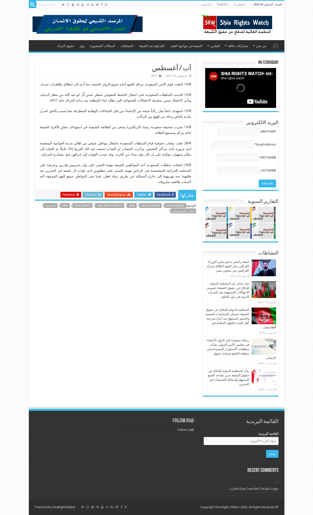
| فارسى (206, 4)
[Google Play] (63, 5)
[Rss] (106, 5)
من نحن (261, 46)
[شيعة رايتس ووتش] (238, 23)
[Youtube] (83, 5)
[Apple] (73, 5)
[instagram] (68, 5)
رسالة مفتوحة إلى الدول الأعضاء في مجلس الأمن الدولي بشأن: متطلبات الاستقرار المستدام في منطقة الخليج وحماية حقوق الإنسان (241, 349)
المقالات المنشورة (102, 46)
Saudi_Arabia (151, 205)
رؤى (82, 46)
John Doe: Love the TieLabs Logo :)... (253, 489)
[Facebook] (102, 5)
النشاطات (127, 46)
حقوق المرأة (65, 46)
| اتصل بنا (240, 4)
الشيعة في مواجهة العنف (186, 46)
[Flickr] (87, 5)
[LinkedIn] (92, 5)
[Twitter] (97, 5)
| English (223, 4)
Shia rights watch (110, 205)
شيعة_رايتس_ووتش (183, 211)
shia (132, 205)
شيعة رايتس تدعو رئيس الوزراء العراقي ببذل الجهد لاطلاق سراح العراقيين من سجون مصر (228, 266)
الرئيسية (275, 45)
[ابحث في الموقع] (32, 4)
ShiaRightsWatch (63, 507)
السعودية (51, 205)
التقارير (215, 46)
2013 (154, 76)
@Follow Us (183, 421)
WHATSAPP (268, 131)
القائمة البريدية (268, 433)
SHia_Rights (83, 205)
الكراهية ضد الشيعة (152, 46)
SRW (65, 205)
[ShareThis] (78, 5)
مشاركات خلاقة (238, 46)
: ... (277, 481)
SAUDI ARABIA (175, 205)
